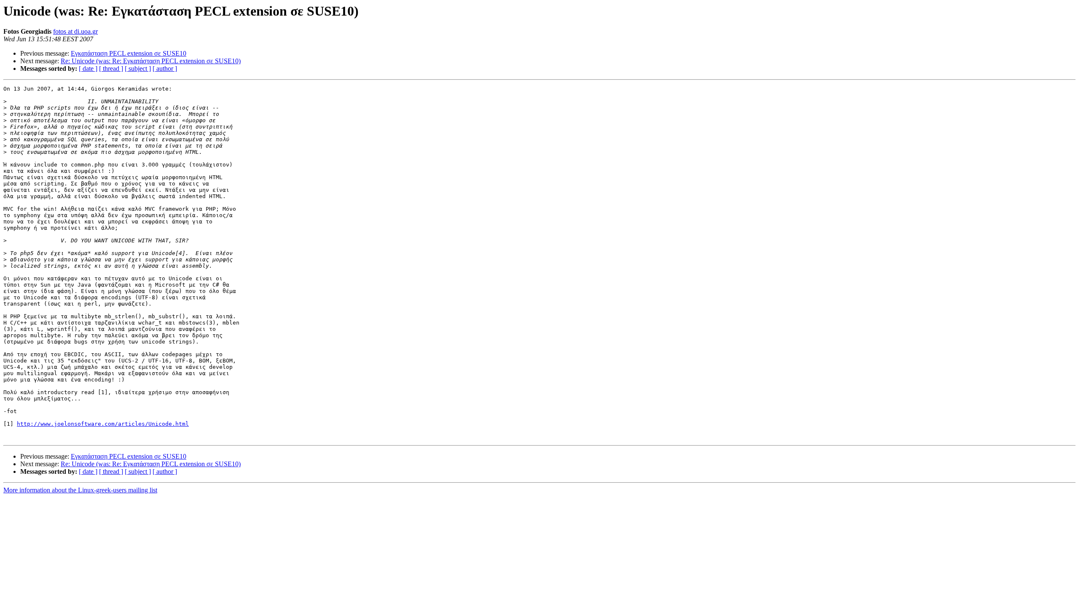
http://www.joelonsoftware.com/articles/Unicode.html (103, 424)
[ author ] (165, 68)
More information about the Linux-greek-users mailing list (80, 490)
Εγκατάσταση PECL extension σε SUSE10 (128, 53)
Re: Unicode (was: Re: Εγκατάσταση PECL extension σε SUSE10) (151, 60)
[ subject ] (138, 68)
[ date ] (88, 68)
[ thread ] (111, 68)
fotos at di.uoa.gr (75, 31)
